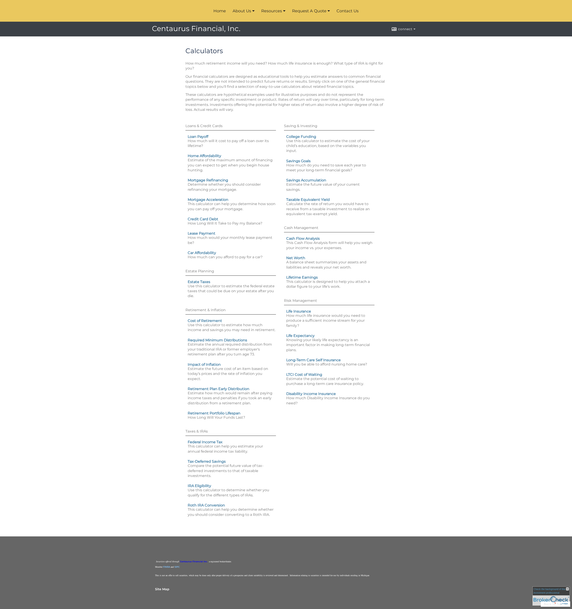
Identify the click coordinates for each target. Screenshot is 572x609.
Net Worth (295, 258)
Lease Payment (201, 233)
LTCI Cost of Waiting (304, 374)
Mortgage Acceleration (208, 199)
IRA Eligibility (199, 486)
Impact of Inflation (204, 364)
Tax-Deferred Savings (207, 461)
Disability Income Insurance (311, 394)
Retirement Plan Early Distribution (218, 389)
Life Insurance (298, 311)
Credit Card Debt (203, 219)
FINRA (166, 566)
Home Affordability (204, 156)
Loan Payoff (198, 136)
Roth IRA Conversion (206, 505)
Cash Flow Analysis (303, 238)
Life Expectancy (300, 336)
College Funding (301, 136)
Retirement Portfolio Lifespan (214, 413)
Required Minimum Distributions (217, 340)
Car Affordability (202, 253)
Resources (271, 10)
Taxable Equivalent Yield (308, 199)
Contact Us (347, 10)
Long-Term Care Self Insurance (313, 360)
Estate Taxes (199, 282)
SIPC (177, 566)
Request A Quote (309, 10)
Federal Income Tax (205, 442)
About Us (242, 10)
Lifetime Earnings (302, 277)
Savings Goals (298, 161)
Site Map (162, 589)
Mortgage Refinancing (208, 180)
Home (219, 10)
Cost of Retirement (205, 321)
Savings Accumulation (306, 180)
